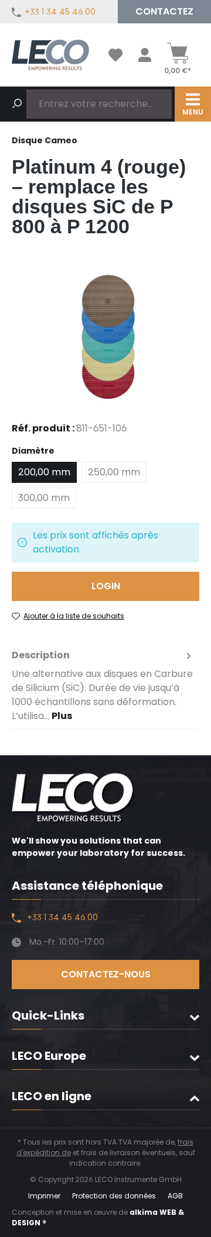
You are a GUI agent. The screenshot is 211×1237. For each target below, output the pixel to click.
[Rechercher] (17, 104)
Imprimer (44, 1196)
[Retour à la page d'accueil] (50, 55)
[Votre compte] (144, 55)
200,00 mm (44, 472)
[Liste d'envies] (115, 55)
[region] (105, 337)
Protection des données (114, 1196)
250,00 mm (114, 472)
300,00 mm (44, 498)
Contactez (164, 11)
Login (105, 586)
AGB (175, 1196)
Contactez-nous (106, 974)
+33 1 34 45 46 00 (60, 12)
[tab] (102, 685)
